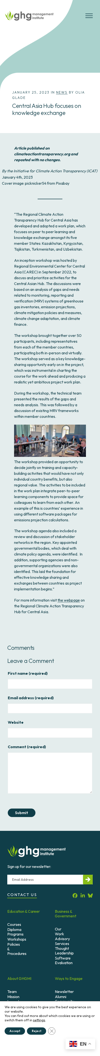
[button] (89, 17)
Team (12, 991)
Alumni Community (64, 999)
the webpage (69, 600)
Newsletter (64, 991)
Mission (13, 996)
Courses (14, 924)
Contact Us (22, 894)
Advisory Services (62, 941)
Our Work (59, 931)
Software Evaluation (64, 960)
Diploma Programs (15, 932)
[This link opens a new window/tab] (75, 895)
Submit (21, 812)
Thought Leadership (64, 950)
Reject (36, 1031)
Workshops (16, 939)
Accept (14, 1031)
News (61, 92)
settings (39, 1020)
